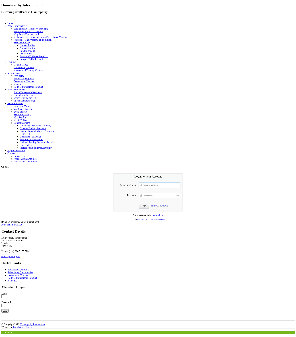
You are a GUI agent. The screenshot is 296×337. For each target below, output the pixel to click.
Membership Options (24, 78)
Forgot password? (159, 205)
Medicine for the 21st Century (28, 31)
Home (10, 23)
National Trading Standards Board (36, 142)
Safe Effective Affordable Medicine (31, 28)
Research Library (22, 42)
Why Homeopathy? (17, 26)
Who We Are (20, 117)
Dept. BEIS (25, 134)
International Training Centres (28, 70)
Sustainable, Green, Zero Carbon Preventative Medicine (41, 37)
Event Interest (20, 111)
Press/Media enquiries (18, 269)
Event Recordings (22, 114)
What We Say (20, 120)
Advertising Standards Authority (35, 125)
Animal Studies (27, 48)
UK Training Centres (24, 67)
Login (4, 293)
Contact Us (12, 153)
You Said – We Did (23, 109)
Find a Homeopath (16, 89)
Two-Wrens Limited (22, 327)
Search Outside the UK (25, 98)
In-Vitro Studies (27, 51)
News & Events (15, 103)
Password (131, 195)
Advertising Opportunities (26, 161)
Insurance (18, 84)
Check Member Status (24, 100)
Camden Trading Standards (33, 128)
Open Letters (26, 145)
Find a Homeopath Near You (28, 92)
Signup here (157, 215)
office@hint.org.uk (10, 256)
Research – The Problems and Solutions (33, 39)
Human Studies (27, 45)
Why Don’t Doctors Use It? (27, 34)
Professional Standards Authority (36, 147)
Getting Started (21, 64)
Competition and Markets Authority (37, 131)
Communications (22, 123)
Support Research (16, 150)
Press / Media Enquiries (25, 159)
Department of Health (30, 136)
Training (11, 62)
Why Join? (19, 75)
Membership (13, 73)
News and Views (22, 106)
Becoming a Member (24, 81)
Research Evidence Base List (34, 56)
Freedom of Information (31, 139)
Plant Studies (26, 53)
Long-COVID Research (31, 59)
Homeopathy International (32, 324)
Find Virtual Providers (24, 95)
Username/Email (128, 185)
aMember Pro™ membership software (151, 219)
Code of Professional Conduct (28, 87)
